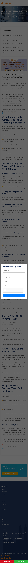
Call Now (7, 561)
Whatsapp (21, 561)
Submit (14, 295)
